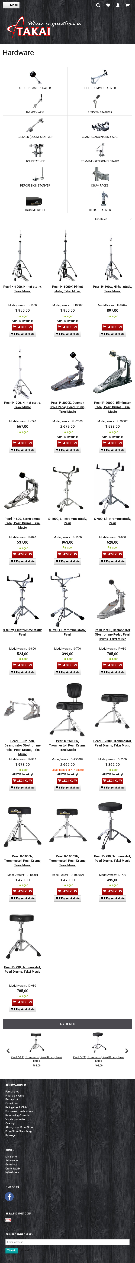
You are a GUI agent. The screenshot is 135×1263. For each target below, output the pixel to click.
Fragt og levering (14, 1095)
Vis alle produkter (15, 1119)
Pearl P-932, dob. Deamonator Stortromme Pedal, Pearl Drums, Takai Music (23, 747)
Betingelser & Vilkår (16, 1107)
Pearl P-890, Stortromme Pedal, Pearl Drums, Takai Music (22, 523)
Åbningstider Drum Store (19, 1127)
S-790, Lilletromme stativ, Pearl (67, 632)
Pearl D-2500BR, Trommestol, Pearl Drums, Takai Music (67, 745)
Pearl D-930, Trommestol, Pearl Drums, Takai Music (22, 969)
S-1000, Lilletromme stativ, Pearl (67, 521)
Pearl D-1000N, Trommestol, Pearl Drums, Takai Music (22, 861)
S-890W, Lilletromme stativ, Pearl (22, 632)
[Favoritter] (108, 5)
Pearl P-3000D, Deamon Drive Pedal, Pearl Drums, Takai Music (67, 407)
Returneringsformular (17, 1115)
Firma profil (11, 1099)
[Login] (118, 5)
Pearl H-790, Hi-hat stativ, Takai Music (22, 405)
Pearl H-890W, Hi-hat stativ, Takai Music (112, 289)
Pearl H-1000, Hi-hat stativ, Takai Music (22, 289)
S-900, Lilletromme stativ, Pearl (112, 521)
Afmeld (24, 1250)
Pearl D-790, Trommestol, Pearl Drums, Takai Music (112, 859)
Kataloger (11, 1135)
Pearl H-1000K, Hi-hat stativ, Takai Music (67, 289)
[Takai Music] (47, 27)
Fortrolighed (12, 1091)
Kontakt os (11, 1103)
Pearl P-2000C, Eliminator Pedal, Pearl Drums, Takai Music (112, 407)
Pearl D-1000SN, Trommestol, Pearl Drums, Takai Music (67, 861)
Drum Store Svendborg (18, 1131)
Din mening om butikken (19, 1111)
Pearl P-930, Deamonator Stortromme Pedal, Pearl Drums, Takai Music (112, 634)
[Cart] (127, 5)
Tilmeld (11, 1250)
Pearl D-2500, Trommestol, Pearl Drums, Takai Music (112, 743)
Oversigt (10, 1123)
